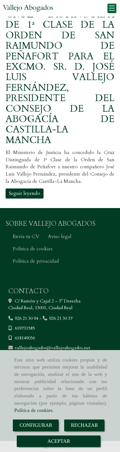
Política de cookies (33, 410)
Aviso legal (59, 236)
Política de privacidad (36, 261)
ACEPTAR (58, 441)
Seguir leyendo (24, 193)
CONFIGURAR (36, 425)
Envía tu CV (26, 236)
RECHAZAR (84, 425)
